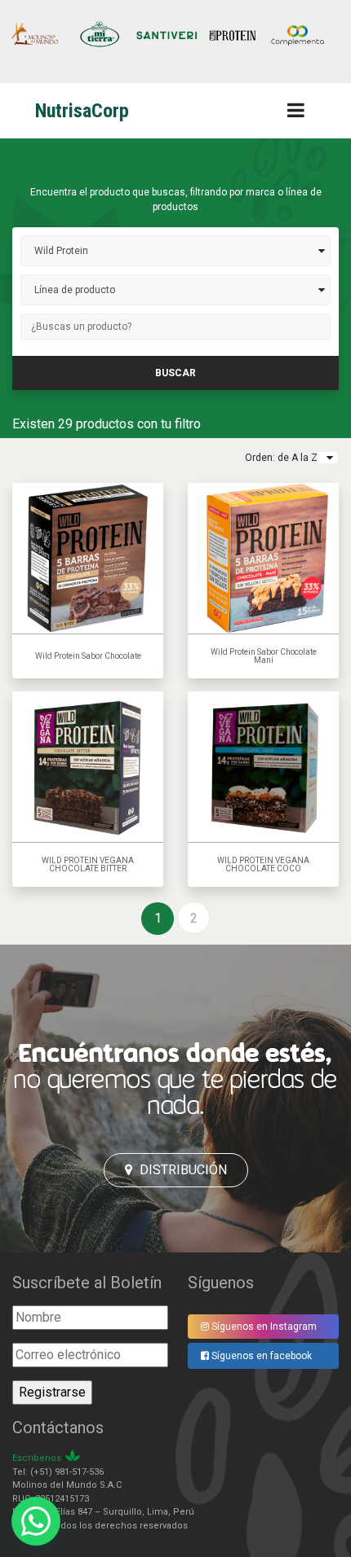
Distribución (181, 1170)
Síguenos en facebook (260, 1356)
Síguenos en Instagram (263, 1326)
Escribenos (36, 1458)
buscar (175, 373)
